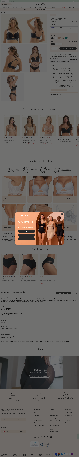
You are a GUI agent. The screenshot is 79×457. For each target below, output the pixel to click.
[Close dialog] (62, 214)
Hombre (26, 235)
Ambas (26, 238)
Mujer (26, 231)
